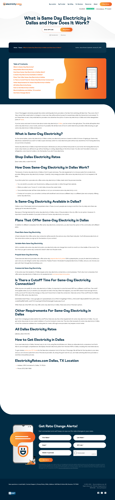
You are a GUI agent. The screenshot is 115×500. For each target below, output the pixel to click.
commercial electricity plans (61, 274)
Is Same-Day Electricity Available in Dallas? (28, 75)
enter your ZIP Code (31, 350)
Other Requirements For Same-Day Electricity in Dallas (31, 82)
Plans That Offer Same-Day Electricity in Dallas (29, 77)
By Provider (61, 4)
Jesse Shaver (83, 47)
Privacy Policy (40, 484)
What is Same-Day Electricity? (23, 67)
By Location (52, 4)
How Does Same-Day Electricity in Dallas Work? (29, 72)
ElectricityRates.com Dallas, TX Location (27, 90)
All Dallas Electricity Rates (22, 85)
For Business (79, 4)
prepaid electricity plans (57, 258)
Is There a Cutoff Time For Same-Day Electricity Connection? (33, 80)
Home (15, 47)
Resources (88, 4)
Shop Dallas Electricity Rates (23, 69)
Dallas (60, 123)
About (95, 4)
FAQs (46, 484)
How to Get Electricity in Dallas (23, 88)
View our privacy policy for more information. (68, 468)
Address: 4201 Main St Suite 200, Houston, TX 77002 (63, 484)
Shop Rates (105, 4)
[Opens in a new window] (12, 494)
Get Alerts (46, 460)
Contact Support (31, 484)
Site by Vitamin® (101, 488)
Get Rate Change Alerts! (21, 93)
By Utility (70, 4)
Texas (20, 47)
